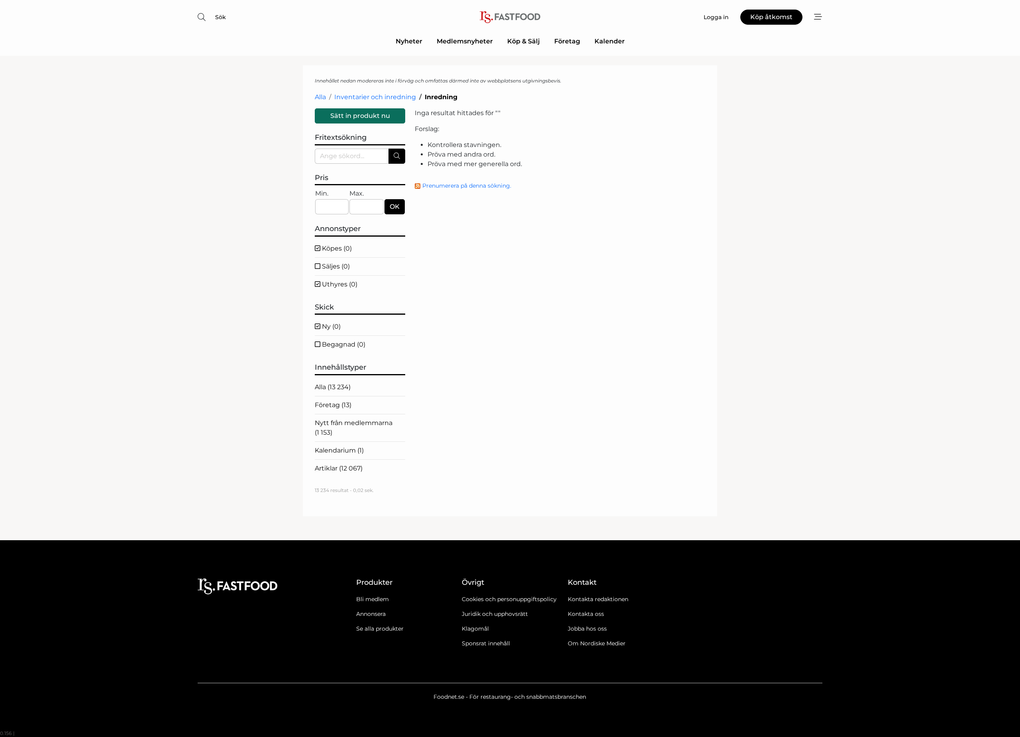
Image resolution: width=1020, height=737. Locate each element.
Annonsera (371, 613)
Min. (321, 193)
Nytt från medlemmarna (353, 427)
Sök (220, 17)
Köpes (336, 248)
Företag (567, 41)
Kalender (609, 41)
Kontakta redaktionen (598, 599)
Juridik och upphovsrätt (495, 613)
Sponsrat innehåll (486, 643)
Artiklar (339, 468)
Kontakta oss (586, 613)
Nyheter (409, 41)
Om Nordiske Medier (597, 643)
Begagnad (342, 344)
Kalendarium (339, 450)
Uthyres (338, 284)
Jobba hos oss (587, 628)
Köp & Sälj (523, 41)
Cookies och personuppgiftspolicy (509, 599)
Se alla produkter (380, 628)
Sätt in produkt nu (360, 116)
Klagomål (475, 628)
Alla (320, 97)
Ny (330, 326)
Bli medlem (372, 599)
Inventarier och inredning (375, 97)
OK (395, 206)
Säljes (335, 266)
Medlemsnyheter (465, 41)
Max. (356, 193)
